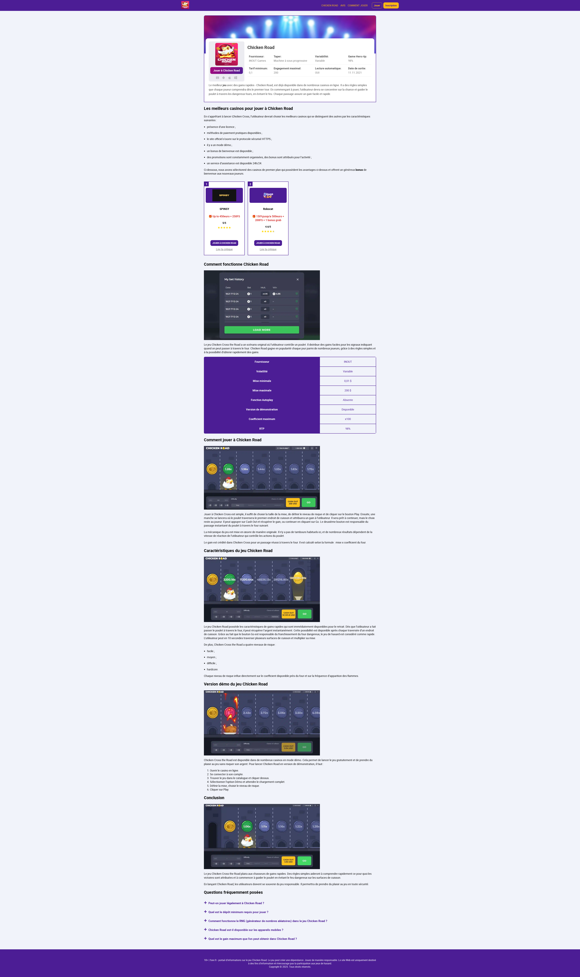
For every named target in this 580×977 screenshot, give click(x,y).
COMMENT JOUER (358, 5)
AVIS (342, 5)
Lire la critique (224, 249)
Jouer (377, 5)
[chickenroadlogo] (185, 5)
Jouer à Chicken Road (226, 70)
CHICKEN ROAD (329, 5)
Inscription (391, 5)
